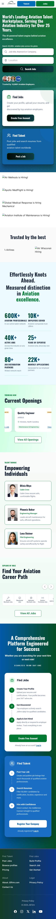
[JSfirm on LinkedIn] (34, 911)
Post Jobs (7, 861)
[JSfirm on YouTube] (40, 911)
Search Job (34, 865)
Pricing (5, 870)
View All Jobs (28, 613)
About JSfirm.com (10, 882)
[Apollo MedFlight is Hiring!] (28, 193)
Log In (38, 745)
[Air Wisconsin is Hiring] (42, 250)
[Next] (51, 586)
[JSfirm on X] (28, 911)
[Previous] (44, 586)
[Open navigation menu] (3, 4)
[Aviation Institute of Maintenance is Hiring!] (28, 219)
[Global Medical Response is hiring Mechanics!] (28, 206)
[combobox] (28, 60)
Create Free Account (28, 738)
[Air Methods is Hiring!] (28, 181)
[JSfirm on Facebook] (15, 911)
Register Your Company (28, 824)
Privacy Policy (36, 882)
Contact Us (7, 887)
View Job (41, 427)
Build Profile (35, 861)
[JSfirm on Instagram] (21, 911)
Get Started (34, 870)
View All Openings (28, 439)
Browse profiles (9, 865)
